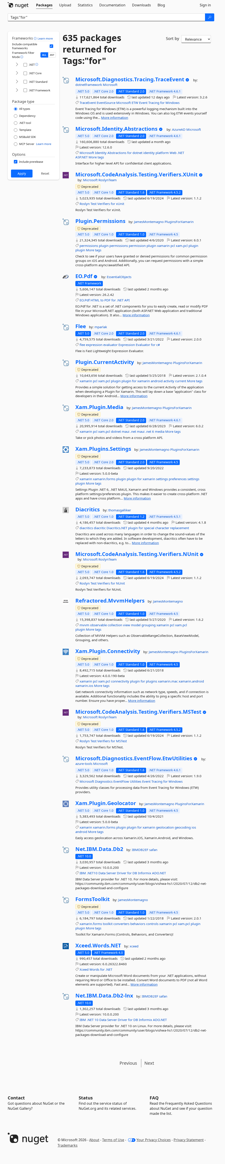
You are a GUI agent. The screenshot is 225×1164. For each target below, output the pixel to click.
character (162, 528)
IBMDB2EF (140, 849)
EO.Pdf (83, 276)
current (180, 381)
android (157, 381)
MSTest (121, 741)
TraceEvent (88, 102)
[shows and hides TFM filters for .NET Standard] (17, 82)
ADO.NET (159, 873)
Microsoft (110, 84)
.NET (180, 152)
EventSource (106, 102)
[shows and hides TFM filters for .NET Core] (17, 73)
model (136, 625)
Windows (172, 102)
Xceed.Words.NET (98, 945)
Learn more (45, 38)
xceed (134, 946)
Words (94, 969)
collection (115, 625)
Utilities (135, 781)
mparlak (100, 327)
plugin (104, 245)
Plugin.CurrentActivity (104, 362)
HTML (95, 300)
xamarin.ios (84, 685)
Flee (80, 326)
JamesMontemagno (149, 221)
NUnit (120, 583)
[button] (36, 38)
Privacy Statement (189, 1139)
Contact (16, 1098)
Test (93, 203)
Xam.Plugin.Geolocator (105, 803)
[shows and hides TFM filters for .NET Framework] (17, 90)
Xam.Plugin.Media (99, 407)
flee (82, 344)
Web (173, 152)
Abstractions (116, 152)
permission (137, 245)
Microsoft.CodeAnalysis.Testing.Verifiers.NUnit (136, 554)
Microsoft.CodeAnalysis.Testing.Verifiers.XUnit (136, 174)
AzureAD (179, 129)
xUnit (120, 203)
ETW (135, 102)
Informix (144, 873)
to (101, 300)
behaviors (137, 923)
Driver (121, 873)
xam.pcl (182, 245)
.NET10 (92, 873)
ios (194, 827)
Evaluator (143, 344)
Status (86, 1098)
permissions (89, 245)
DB (134, 873)
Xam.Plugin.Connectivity (107, 651)
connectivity (120, 681)
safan (153, 849)
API (127, 300)
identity (149, 152)
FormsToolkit (92, 899)
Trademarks (68, 1145)
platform (162, 152)
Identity (101, 152)
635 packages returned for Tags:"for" (92, 49)
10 (96, 1019)
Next (149, 1063)
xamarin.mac (168, 681)
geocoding (183, 827)
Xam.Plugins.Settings (103, 448)
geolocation (165, 827)
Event (143, 102)
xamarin (163, 245)
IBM (83, 873)
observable (98, 625)
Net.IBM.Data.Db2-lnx (104, 995)
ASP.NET (81, 157)
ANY (52, 54)
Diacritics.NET (117, 528)
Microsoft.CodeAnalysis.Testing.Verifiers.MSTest (138, 711)
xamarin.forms (104, 479)
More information (114, 117)
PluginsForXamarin (179, 221)
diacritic (100, 528)
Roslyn (85, 203)
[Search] (209, 17)
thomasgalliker (119, 510)
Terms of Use (113, 1139)
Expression (126, 344)
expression (94, 344)
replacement (179, 528)
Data (101, 873)
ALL (44, 54)
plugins (151, 681)
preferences (178, 479)
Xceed (84, 969)
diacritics (86, 528)
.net (133, 431)
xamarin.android (191, 681)
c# (158, 344)
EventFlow (121, 781)
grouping (149, 625)
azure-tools (84, 763)
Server (111, 873)
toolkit (107, 923)
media (159, 431)
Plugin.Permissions (100, 221)
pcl (173, 245)
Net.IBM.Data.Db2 (99, 849)
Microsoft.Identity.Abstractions (116, 128)
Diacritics (87, 509)
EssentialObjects (119, 277)
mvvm (84, 625)
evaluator (110, 344)
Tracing (153, 102)
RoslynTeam (107, 180)
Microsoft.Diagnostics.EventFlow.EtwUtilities (133, 758)
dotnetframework (89, 84)
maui (125, 431)
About (94, 1139)
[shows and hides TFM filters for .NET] (17, 64)
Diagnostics (103, 781)
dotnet (137, 152)
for (162, 102)
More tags (96, 157)
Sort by (172, 38)
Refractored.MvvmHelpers (110, 600)
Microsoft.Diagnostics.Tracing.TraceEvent (129, 79)
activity (168, 381)
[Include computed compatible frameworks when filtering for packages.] (51, 46)
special (149, 528)
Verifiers (103, 203)
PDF (107, 300)
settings (162, 479)
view (126, 625)
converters (121, 923)
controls (152, 923)
